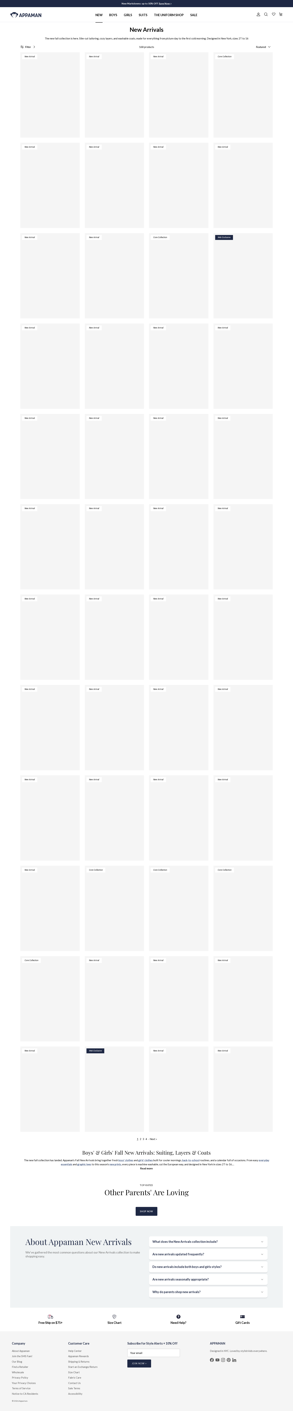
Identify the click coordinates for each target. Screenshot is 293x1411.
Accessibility (75, 1393)
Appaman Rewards (78, 1356)
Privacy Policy (20, 1377)
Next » (153, 1138)
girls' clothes (145, 1160)
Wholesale (18, 1372)
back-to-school (190, 1160)
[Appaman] (26, 15)
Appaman (23, 1401)
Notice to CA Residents (25, 1393)
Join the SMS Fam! (22, 1356)
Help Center (75, 1350)
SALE (193, 15)
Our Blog (17, 1361)
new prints (115, 1164)
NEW (99, 15)
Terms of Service (21, 1388)
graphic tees (84, 1164)
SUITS (143, 15)
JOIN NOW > (139, 1363)
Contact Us (74, 1382)
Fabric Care (74, 1377)
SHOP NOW (146, 1211)
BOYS (113, 15)
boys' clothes (126, 1160)
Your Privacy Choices (24, 1382)
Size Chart (74, 1372)
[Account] (257, 14)
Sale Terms (74, 1388)
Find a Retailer (20, 1366)
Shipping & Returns (79, 1361)
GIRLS (128, 15)
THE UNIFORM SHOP (169, 15)
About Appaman (21, 1350)
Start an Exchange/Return (82, 1366)
